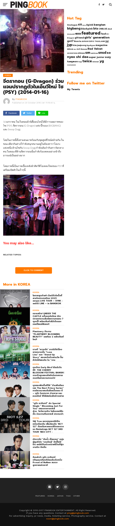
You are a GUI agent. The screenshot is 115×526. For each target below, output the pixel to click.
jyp (69, 44)
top (80, 61)
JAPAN (60, 495)
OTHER (76, 495)
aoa (84, 25)
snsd (102, 52)
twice (87, 61)
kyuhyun (91, 45)
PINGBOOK (21, 99)
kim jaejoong (79, 45)
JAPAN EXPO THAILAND (93, 41)
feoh (104, 33)
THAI (68, 495)
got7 (70, 41)
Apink (89, 25)
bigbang (74, 28)
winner (95, 61)
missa (70, 49)
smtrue (94, 53)
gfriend (79, 38)
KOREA (51, 495)
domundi (71, 34)
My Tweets (73, 89)
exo (78, 33)
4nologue (72, 25)
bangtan (99, 25)
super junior (96, 57)
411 (80, 25)
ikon (76, 41)
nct (78, 49)
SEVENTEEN (72, 53)
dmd (110, 29)
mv (75, 49)
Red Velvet (95, 49)
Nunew (84, 49)
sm (87, 52)
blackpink (87, 28)
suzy (108, 57)
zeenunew (71, 65)
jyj (107, 41)
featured (90, 33)
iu (80, 41)
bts (95, 28)
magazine (101, 45)
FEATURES (40, 495)
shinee (81, 53)
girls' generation (97, 37)
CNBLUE (103, 28)
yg (101, 61)
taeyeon (72, 61)
